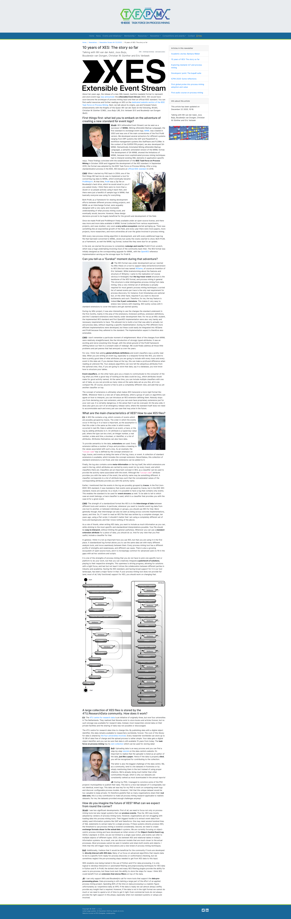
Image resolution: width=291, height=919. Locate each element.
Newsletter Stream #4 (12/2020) (110, 42)
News (98, 36)
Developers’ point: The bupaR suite (186, 73)
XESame (139, 268)
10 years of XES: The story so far (185, 59)
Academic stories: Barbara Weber (185, 54)
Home (91, 36)
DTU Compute (100, 913)
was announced (107, 97)
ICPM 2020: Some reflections (183, 79)
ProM (107, 181)
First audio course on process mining (187, 92)
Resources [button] (142, 36)
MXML (147, 131)
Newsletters (93, 42)
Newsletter (154, 36)
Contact (191, 36)
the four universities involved (113, 736)
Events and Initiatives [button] (112, 36)
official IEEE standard (137, 169)
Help (199, 36)
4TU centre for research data (102, 717)
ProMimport (87, 181)
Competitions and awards (174, 36)
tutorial (126, 751)
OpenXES (145, 251)
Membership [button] (129, 36)
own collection (117, 744)
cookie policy (110, 913)
